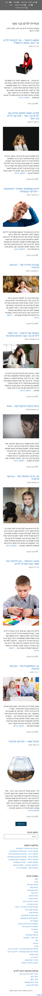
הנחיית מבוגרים (32, 904)
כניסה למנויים (32, 2)
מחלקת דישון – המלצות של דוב (27, 868)
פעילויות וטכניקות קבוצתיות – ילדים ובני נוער (22, 952)
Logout (39, 995)
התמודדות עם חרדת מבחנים (28, 924)
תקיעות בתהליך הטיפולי (29, 963)
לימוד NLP (34, 977)
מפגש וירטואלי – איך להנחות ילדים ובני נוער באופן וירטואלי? (21, 41)
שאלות (15, 2)
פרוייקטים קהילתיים (20, 7)
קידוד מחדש (34, 954)
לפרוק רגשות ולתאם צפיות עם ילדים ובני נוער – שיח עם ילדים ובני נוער (23, 116)
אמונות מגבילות (32, 885)
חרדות (36, 932)
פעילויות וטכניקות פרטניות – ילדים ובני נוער (23, 949)
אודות (10, 5)
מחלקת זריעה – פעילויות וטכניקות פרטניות (23, 854)
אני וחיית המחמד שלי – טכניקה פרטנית (23, 477)
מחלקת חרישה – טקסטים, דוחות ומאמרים (23, 860)
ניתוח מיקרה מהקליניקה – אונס (23, 406)
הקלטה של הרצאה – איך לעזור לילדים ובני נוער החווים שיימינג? (22, 334)
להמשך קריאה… (23, 98)
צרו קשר (7, 2)
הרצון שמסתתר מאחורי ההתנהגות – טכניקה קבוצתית (21, 190)
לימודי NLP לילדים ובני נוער (28, 974)
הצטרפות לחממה (20, 5)
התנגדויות (34, 929)
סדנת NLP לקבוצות (31, 982)
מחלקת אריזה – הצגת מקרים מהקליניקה (23, 851)
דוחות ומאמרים (32, 890)
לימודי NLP (34, 979)
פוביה (36, 946)
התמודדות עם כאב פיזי (30, 926)
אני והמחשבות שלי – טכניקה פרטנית (24, 667)
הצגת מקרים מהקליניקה (29, 915)
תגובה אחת (32, 104)
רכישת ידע (34, 957)
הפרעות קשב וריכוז (31, 910)
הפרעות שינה (33, 913)
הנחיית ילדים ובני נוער (30, 901)
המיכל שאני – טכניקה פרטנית (24, 741)
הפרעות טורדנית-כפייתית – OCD (26, 907)
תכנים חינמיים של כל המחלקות (27, 848)
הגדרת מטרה (33, 896)
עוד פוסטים (21, 824)
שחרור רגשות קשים (31, 960)
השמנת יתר (34, 921)
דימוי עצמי (34, 893)
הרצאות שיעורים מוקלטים (29, 918)
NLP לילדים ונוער (32, 985)
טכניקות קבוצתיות (32, 935)
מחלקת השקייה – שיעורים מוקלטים (25, 862)
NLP (36, 879)
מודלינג (35, 943)
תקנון (30, 5)
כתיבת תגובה (31, 179)
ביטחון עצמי (34, 887)
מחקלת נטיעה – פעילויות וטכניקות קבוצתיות (22, 857)
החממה (23, 2)
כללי (36, 940)
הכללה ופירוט (33, 899)
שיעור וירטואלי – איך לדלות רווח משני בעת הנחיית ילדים (22, 562)
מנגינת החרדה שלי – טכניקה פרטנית (24, 266)
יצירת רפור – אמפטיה (30, 938)
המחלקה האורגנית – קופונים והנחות (25, 865)
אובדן (36, 882)
